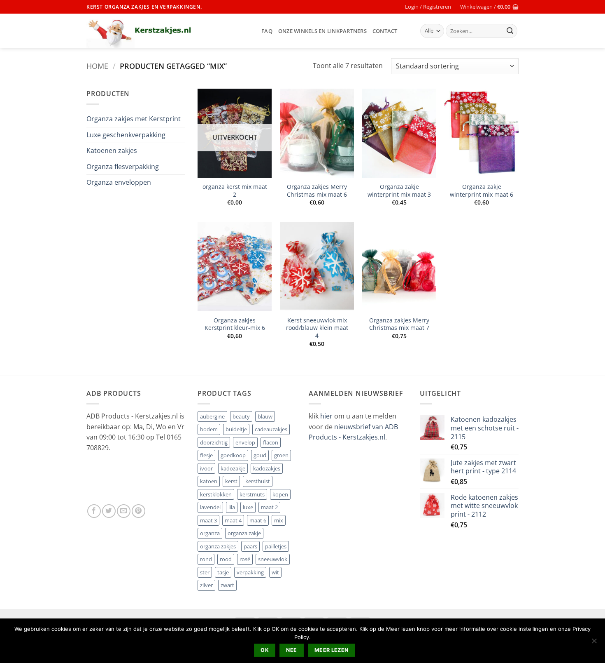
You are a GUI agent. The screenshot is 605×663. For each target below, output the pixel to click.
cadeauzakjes (271, 429)
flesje (206, 455)
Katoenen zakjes (111, 150)
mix (278, 520)
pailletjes (275, 546)
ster (204, 572)
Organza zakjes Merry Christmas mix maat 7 (399, 324)
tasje (223, 572)
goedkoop (233, 455)
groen (281, 455)
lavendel (210, 507)
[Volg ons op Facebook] (94, 511)
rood (226, 559)
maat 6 (257, 520)
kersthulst (257, 481)
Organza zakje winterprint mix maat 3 (399, 190)
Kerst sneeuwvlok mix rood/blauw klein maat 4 (317, 328)
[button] (428, 6)
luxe (248, 507)
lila (231, 507)
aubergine (212, 416)
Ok (265, 650)
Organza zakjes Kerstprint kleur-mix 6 (235, 324)
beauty (241, 416)
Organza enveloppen (118, 182)
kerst (231, 481)
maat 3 (208, 520)
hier (327, 416)
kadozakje (233, 468)
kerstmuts (252, 494)
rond (206, 559)
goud (260, 455)
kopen (280, 494)
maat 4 (233, 520)
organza (210, 533)
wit (275, 572)
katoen (208, 481)
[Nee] (594, 643)
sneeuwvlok (272, 559)
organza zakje (244, 533)
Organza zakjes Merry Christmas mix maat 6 (317, 190)
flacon (270, 442)
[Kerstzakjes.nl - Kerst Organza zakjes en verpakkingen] (167, 31)
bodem (209, 429)
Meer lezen (331, 650)
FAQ (266, 31)
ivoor (206, 468)
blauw (265, 416)
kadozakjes (266, 468)
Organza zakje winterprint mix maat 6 (481, 190)
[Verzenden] (510, 31)
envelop (245, 442)
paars (250, 546)
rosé (245, 559)
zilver (206, 585)
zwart (227, 585)
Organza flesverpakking (122, 166)
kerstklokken (216, 494)
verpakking (250, 572)
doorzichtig (214, 442)
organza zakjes (218, 546)
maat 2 (269, 507)
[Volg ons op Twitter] (109, 511)
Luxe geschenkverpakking (125, 134)
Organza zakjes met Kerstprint (133, 118)
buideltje (236, 429)
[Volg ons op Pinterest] (138, 511)
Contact (385, 31)
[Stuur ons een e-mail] (123, 511)
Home (97, 66)
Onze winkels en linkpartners (322, 31)
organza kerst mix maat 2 (234, 190)
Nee (291, 650)
